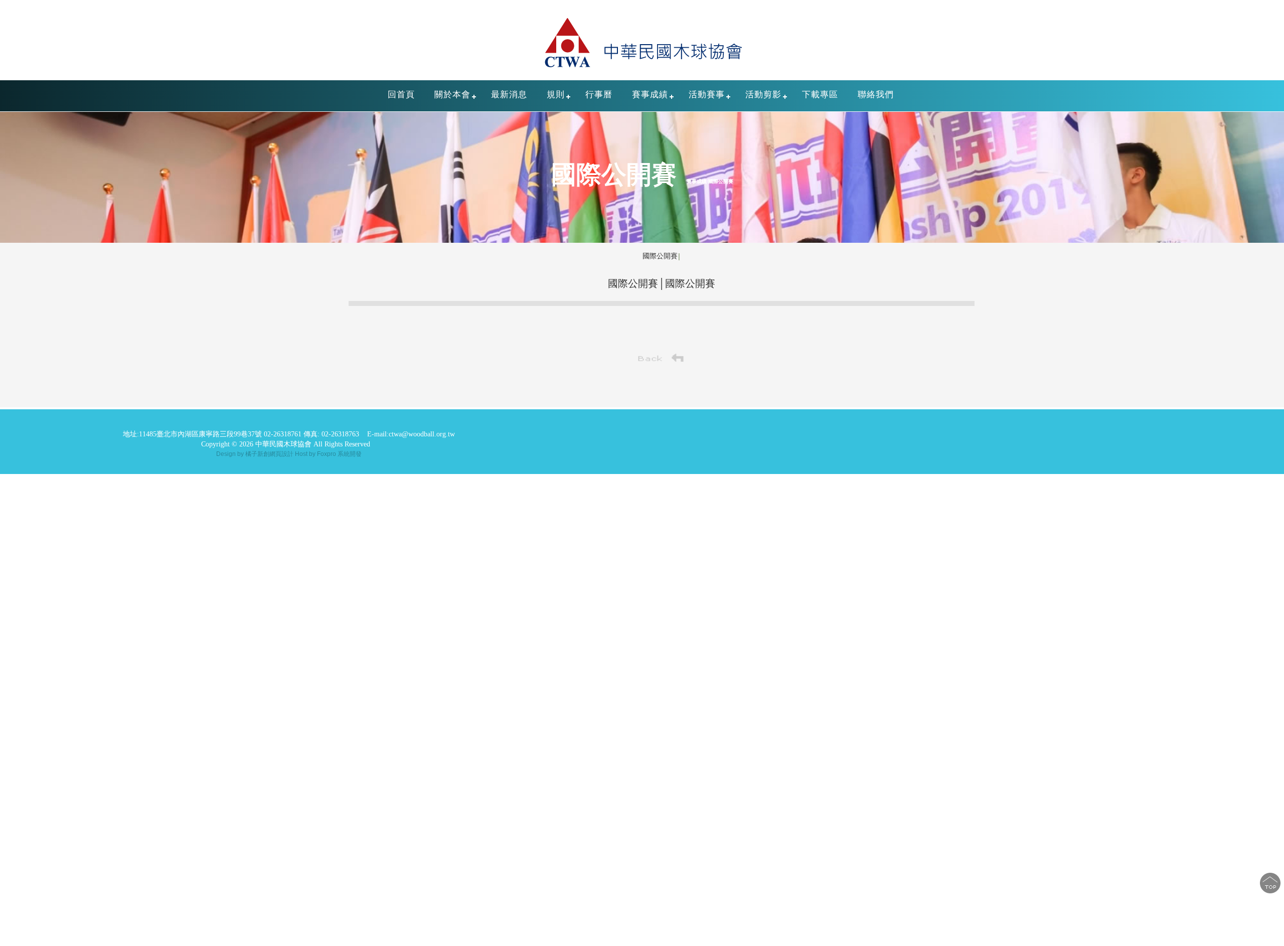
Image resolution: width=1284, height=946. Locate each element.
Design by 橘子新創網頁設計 (255, 453)
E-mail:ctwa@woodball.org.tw (411, 434)
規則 (556, 94)
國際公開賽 (660, 256)
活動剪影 (763, 94)
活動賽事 (707, 94)
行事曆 (598, 94)
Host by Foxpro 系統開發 (328, 453)
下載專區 (820, 94)
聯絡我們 (876, 94)
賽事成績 (650, 94)
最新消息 (509, 94)
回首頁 (401, 94)
